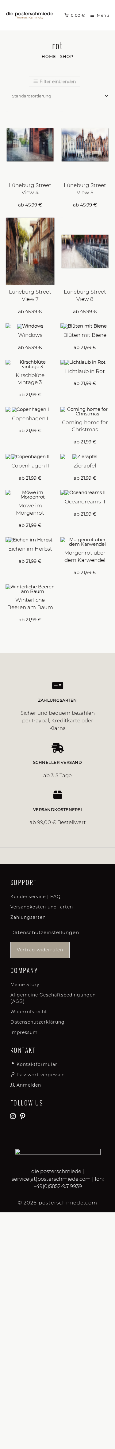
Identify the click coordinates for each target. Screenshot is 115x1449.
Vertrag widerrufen (40, 950)
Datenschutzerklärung (37, 1022)
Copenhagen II (30, 466)
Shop (66, 56)
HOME (49, 56)
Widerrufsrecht (28, 1011)
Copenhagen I (30, 418)
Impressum (24, 1032)
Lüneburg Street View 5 (85, 189)
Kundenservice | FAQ (35, 896)
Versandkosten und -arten (41, 907)
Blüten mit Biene (84, 335)
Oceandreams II (85, 502)
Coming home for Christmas (85, 426)
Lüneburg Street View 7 (30, 295)
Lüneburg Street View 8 (85, 295)
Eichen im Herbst (30, 549)
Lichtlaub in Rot (85, 371)
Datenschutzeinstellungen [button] (44, 932)
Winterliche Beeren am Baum (30, 603)
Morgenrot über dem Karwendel (84, 556)
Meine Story (24, 984)
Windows (30, 335)
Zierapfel (85, 466)
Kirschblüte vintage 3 (30, 379)
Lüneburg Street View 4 (30, 189)
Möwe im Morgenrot (30, 509)
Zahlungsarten (28, 917)
